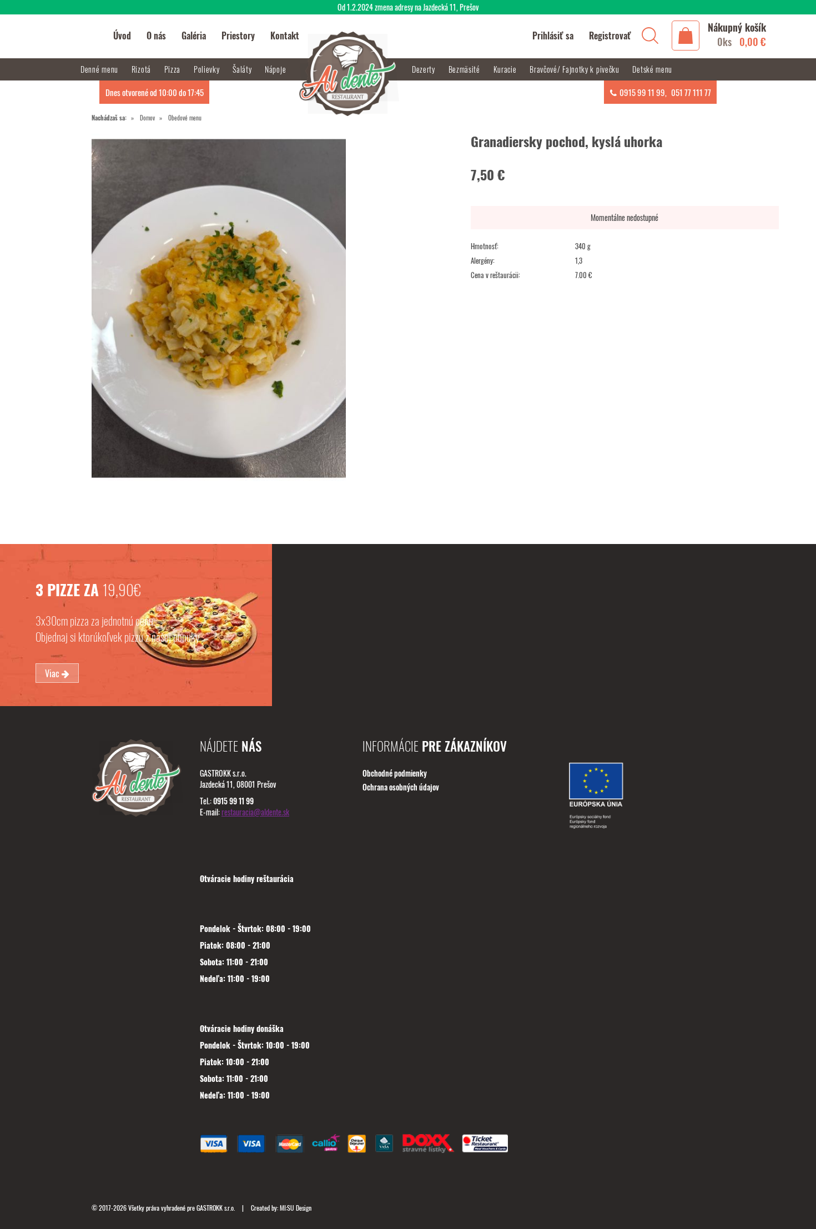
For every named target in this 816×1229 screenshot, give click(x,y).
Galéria (194, 35)
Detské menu (652, 69)
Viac (53, 673)
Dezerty (424, 69)
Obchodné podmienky (394, 773)
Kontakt (284, 35)
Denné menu (100, 69)
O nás (156, 35)
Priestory (238, 35)
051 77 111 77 (691, 92)
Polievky (207, 69)
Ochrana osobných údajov (400, 787)
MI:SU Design (295, 1207)
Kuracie (506, 69)
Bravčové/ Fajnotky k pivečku (575, 69)
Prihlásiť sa (552, 35)
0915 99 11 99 (642, 92)
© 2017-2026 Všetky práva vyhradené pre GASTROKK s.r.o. (164, 1207)
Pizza (173, 69)
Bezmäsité (465, 69)
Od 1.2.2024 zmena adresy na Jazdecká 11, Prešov (408, 7)
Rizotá (142, 69)
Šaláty (243, 69)
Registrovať (610, 35)
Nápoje (276, 69)
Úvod (122, 35)
